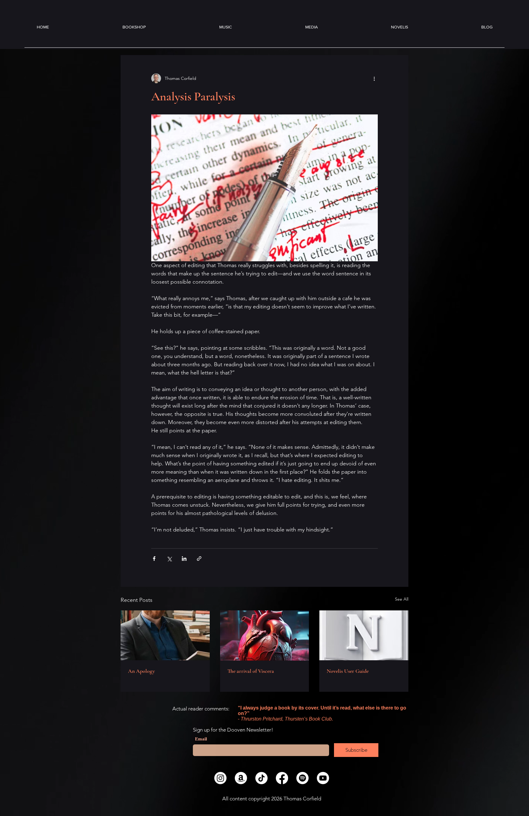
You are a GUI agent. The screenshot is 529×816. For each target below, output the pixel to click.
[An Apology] (165, 635)
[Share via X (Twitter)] (169, 558)
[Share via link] (199, 558)
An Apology (141, 671)
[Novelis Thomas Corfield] (363, 635)
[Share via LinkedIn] (184, 558)
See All (401, 599)
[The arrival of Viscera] (264, 635)
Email (201, 739)
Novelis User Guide (348, 671)
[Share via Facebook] (154, 558)
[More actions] (374, 78)
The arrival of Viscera (250, 671)
